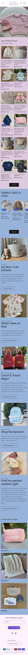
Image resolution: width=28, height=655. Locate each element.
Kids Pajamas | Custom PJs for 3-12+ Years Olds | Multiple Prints (7, 85)
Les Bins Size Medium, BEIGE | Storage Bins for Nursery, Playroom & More (20, 62)
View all (14, 185)
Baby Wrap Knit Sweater (5, 214)
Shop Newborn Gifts (10, 508)
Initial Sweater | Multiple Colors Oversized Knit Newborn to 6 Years (6, 176)
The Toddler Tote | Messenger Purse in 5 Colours (20, 153)
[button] (3, 3)
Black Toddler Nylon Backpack (19, 175)
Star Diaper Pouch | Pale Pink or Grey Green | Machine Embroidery (19, 130)
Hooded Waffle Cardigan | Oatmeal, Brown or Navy (7, 130)
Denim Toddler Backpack (18, 84)
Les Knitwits (11, 652)
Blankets (4, 581)
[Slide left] (10, 227)
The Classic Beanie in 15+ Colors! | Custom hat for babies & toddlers (7, 62)
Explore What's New (10, 340)
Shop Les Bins (8, 288)
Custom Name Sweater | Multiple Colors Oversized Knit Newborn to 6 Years (7, 107)
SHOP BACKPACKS (9, 445)
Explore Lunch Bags (10, 397)
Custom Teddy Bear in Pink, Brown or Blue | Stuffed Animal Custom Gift (20, 107)
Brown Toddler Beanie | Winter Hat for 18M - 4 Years (18, 214)
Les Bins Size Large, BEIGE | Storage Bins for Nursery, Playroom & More (7, 153)
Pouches (4, 551)
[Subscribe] (23, 622)
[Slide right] (17, 227)
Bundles (4, 611)
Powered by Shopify (19, 652)
